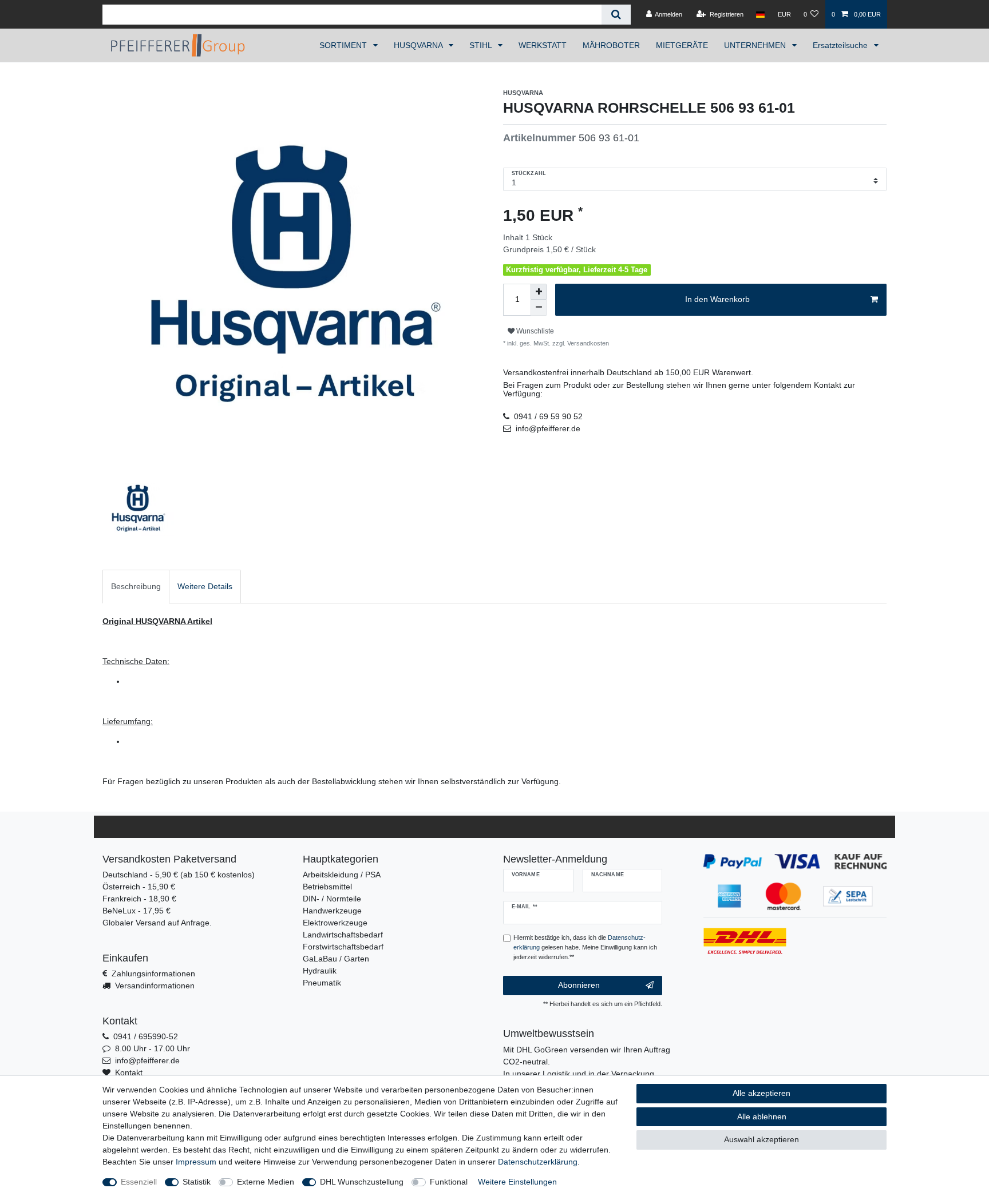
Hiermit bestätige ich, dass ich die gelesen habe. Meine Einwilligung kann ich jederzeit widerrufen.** (585, 947)
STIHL (481, 45)
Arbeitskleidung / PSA (342, 874)
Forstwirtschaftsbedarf (343, 946)
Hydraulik (320, 970)
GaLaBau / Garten (336, 958)
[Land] (760, 14)
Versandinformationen (155, 985)
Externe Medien (265, 1181)
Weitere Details (204, 586)
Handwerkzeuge (332, 910)
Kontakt (129, 1072)
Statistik (197, 1181)
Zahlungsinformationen (153, 973)
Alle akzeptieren (761, 1093)
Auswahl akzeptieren (761, 1139)
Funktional (449, 1181)
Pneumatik (322, 982)
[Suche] (616, 15)
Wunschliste (534, 331)
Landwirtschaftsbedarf (343, 934)
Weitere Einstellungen (517, 1181)
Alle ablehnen (761, 1116)
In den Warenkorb (717, 299)
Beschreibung (136, 586)
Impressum (196, 1161)
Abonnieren (579, 985)
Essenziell (139, 1181)
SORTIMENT (344, 45)
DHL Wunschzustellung (361, 1181)
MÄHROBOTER (611, 45)
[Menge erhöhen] (539, 292)
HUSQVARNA (419, 45)
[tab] (135, 586)
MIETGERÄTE (682, 45)
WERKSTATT (543, 45)
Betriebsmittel (327, 886)
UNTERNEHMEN (756, 45)
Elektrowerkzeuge (335, 922)
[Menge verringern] (539, 308)
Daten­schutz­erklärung (537, 1161)
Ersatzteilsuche (841, 45)
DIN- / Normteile (332, 898)
